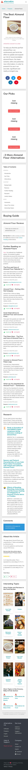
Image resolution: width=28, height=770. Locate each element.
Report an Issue (8, 746)
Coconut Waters (8, 680)
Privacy (10, 766)
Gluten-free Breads (19, 633)
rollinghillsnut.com (13, 306)
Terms (5, 766)
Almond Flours (8, 657)
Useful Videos (8, 196)
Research (6, 193)
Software (6, 729)
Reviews (6, 188)
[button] (26, 2)
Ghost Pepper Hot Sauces (20, 682)
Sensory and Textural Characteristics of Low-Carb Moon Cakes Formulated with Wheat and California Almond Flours (13, 463)
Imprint (17, 749)
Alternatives (7, 179)
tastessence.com (12, 404)
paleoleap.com (12, 377)
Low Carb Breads (20, 657)
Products (9, 9)
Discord (6, 736)
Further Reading (8, 191)
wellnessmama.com (13, 329)
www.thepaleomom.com (14, 282)
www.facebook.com (13, 353)
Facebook (19, 751)
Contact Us (18, 746)
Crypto (5, 734)
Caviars (20, 609)
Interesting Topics (9, 208)
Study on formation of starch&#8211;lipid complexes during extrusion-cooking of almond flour (15, 431)
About (16, 744)
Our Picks (6, 176)
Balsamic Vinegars (8, 632)
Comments (7, 202)
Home (3, 9)
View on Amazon (14, 111)
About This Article (9, 205)
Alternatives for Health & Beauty (8, 698)
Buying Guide (7, 185)
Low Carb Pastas (8, 610)
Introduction (7, 173)
